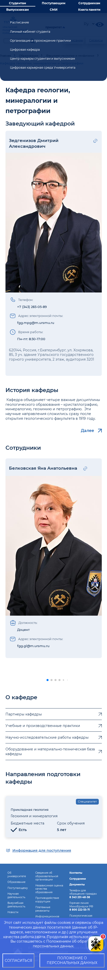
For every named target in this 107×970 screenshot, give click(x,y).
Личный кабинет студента (30, 31)
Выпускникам (17, 9)
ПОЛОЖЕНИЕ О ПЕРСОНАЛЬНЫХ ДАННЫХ (72, 960)
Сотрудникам (89, 3)
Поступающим (53, 3)
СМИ (53, 9)
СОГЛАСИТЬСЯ (18, 960)
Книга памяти (89, 9)
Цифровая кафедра (25, 49)
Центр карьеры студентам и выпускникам (42, 58)
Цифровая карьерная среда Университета (42, 67)
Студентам (17, 3)
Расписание (19, 22)
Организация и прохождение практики (40, 40)
